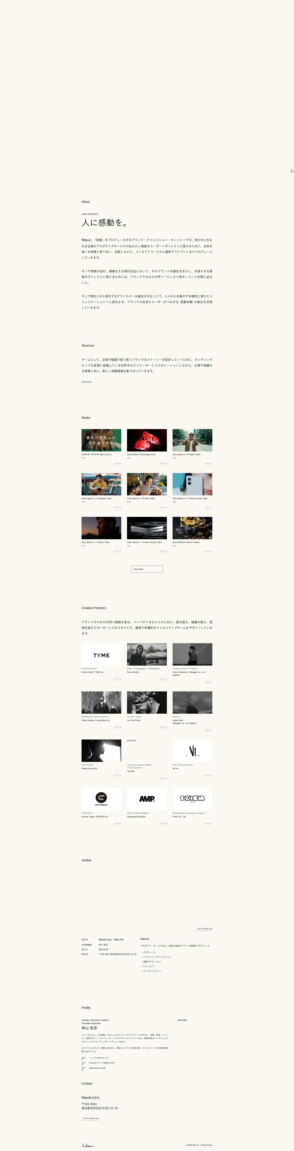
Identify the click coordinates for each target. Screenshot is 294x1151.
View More (138, 569)
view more (117, 463)
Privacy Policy (206, 1145)
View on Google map (204, 928)
